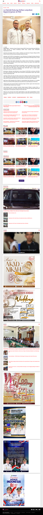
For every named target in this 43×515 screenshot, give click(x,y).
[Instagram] (20, 102)
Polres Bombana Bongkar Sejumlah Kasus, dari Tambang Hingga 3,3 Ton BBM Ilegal (11, 115)
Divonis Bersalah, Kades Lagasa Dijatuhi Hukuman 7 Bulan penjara (12, 105)
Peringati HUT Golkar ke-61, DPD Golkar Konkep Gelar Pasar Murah (33, 146)
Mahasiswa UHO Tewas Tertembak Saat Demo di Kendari (18, 223)
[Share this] (33, 14)
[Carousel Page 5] (24, 252)
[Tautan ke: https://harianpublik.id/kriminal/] (39, 230)
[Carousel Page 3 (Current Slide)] (21, 252)
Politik (4, 14)
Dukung (5, 97)
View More (21, 180)
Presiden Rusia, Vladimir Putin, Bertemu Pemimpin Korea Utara (16, 210)
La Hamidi (14, 97)
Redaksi (12, 512)
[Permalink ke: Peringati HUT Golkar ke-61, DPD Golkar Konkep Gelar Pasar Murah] (34, 141)
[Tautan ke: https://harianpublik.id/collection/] (39, 324)
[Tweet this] (35, 14)
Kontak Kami (13, 513)
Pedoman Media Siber (6, 513)
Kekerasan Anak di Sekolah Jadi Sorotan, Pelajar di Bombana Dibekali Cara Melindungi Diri (30, 118)
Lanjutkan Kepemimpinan (21, 97)
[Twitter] (18, 102)
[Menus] (3, 1)
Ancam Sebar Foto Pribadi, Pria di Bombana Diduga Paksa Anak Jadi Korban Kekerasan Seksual (29, 115)
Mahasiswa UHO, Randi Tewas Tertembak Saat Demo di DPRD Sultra (20, 218)
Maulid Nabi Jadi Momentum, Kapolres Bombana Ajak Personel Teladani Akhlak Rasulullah (12, 118)
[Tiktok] (24, 102)
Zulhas (31, 97)
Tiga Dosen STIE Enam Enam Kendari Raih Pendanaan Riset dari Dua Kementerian (10, 112)
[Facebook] (16, 102)
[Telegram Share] (36, 14)
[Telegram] (26, 102)
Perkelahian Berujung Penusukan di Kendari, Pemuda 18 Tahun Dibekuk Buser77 (20, 250)
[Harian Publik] (21, 1)
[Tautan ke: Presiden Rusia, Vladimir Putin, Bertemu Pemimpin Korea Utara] (21, 199)
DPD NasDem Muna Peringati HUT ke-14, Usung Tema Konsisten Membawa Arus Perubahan (21, 146)
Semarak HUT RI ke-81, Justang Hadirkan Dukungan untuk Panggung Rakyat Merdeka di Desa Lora (24, 367)
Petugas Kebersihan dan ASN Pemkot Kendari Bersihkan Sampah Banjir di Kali (32, 105)
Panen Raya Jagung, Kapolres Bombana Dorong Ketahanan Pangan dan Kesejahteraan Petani (30, 122)
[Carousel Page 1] (19, 252)
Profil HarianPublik (17, 512)
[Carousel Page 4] (22, 252)
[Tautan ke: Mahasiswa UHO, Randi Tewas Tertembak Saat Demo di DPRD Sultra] (5, 219)
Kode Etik (33, 512)
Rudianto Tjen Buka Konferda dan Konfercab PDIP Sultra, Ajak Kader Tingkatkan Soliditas (9, 146)
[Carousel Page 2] (20, 252)
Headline (9, 97)
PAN (28, 97)
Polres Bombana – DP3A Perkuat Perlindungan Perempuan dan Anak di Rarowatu (11, 122)
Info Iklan (18, 513)
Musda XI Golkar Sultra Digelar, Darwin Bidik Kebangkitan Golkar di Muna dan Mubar (9, 136)
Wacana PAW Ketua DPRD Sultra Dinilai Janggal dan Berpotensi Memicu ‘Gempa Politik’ (33, 136)
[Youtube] (22, 102)
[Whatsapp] (38, 14)
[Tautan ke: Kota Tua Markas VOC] (5, 214)
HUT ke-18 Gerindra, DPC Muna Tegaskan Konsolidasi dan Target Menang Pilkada (21, 136)
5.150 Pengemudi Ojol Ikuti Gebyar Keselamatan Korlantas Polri (30, 112)
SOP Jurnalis (28, 512)
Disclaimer (23, 512)
